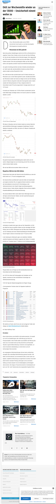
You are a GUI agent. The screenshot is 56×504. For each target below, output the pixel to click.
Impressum (44, 501)
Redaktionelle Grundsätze (7, 487)
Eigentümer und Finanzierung (7, 492)
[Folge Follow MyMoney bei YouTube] (27, 448)
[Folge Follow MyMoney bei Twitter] (21, 448)
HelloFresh (27, 372)
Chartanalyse (7, 372)
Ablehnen (36, 498)
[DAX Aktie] (28, 384)
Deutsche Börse (21, 372)
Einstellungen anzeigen (48, 498)
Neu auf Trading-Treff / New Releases (8, 473)
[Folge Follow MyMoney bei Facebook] (16, 448)
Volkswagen (32, 372)
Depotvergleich (22, 478)
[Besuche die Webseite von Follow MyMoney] (11, 448)
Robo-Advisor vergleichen (24, 475)
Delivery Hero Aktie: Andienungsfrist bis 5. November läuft (8, 391)
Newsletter (4, 478)
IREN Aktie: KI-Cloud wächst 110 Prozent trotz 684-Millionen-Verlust (48, 23)
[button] (53, 488)
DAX (11, 372)
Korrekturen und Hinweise (7, 490)
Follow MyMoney (9, 18)
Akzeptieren (25, 498)
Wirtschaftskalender (6, 475)
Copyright (15, 498)
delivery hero (16, 372)
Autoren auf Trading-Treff (6, 481)
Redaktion (4, 484)
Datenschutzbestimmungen (37, 501)
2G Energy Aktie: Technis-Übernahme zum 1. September (47, 37)
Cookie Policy (31, 501)
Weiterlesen (16, 401)
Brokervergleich (22, 473)
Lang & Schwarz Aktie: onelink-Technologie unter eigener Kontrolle (47, 16)
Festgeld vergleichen (23, 481)
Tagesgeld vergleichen (23, 484)
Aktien (35, 18)
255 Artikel (28, 433)
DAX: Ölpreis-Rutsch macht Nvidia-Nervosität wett (27, 416)
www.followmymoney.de (14, 326)
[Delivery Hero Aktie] (11, 384)
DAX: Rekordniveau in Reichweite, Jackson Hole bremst (9, 417)
